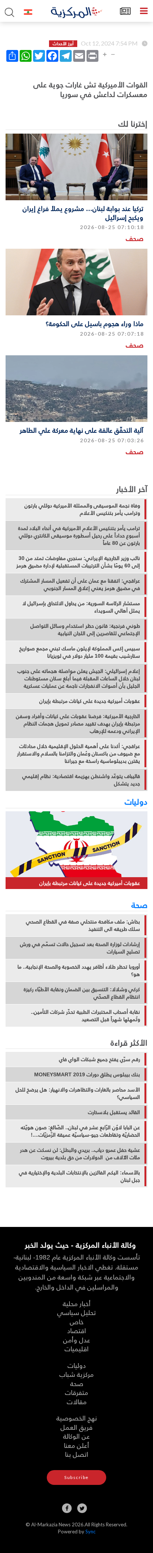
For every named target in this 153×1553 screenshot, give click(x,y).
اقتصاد (76, 1330)
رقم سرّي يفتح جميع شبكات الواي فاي (99, 1059)
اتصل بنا (76, 1454)
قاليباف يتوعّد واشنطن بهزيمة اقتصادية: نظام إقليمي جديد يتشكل (81, 779)
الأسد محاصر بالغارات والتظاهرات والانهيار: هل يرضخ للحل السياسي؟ (78, 1093)
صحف (134, 238)
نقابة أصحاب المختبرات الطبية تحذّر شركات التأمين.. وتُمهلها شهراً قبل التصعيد (85, 1015)
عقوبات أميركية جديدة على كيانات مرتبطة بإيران (89, 701)
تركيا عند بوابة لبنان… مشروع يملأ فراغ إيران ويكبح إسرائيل (83, 212)
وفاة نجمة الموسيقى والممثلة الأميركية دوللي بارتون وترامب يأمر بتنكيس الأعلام (82, 509)
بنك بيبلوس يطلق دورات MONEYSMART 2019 (87, 1074)
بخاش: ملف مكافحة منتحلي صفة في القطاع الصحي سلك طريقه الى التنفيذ (83, 925)
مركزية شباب (76, 1374)
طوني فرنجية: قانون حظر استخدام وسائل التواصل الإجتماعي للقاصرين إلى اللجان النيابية (85, 629)
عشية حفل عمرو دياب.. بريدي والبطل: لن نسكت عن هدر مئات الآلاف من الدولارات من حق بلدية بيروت (80, 1153)
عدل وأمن (76, 1339)
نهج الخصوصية (76, 1417)
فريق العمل (76, 1426)
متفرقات (76, 1392)
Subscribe (76, 1477)
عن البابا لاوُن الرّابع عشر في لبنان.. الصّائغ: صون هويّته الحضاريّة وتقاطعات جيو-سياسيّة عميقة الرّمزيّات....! (80, 1131)
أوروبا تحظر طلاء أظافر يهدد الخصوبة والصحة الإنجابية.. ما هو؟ (78, 970)
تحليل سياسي (76, 1312)
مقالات (77, 1401)
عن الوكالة (76, 1435)
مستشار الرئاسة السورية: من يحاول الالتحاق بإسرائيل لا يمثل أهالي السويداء (81, 607)
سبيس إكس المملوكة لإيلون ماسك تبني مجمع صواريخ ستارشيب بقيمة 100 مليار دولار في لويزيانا (79, 652)
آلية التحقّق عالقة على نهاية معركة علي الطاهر (81, 429)
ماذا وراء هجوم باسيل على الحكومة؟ (94, 323)
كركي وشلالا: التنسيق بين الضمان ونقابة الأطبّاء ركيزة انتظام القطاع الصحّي (82, 993)
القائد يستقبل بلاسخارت (114, 1112)
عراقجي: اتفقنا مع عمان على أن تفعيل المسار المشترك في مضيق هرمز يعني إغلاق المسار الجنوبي (80, 584)
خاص (77, 1321)
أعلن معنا (76, 1445)
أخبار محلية (77, 1303)
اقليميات (77, 1348)
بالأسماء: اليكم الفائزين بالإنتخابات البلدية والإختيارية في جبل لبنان (79, 1176)
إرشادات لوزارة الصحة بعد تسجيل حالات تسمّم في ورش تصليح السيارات (80, 947)
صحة (139, 904)
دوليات (136, 801)
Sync (90, 1531)
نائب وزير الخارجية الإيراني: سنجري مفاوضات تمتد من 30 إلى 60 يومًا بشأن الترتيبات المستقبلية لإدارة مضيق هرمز (78, 561)
